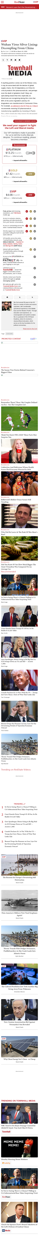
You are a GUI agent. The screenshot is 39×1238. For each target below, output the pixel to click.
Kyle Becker (4, 763)
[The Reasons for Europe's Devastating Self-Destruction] (19, 865)
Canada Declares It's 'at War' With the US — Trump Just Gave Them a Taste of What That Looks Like (19, 693)
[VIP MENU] (35, 2)
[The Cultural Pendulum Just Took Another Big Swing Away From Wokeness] (19, 974)
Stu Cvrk (6, 51)
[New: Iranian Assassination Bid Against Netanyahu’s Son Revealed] (19, 1009)
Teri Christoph (5, 697)
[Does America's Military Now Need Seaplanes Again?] (19, 900)
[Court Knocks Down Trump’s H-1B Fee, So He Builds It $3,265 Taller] (19, 616)
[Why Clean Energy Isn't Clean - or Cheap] (19, 1046)
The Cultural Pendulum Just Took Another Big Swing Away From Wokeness (20, 987)
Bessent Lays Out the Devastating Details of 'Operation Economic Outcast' (22, 7)
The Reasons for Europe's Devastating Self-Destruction (19, 878)
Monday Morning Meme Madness (14, 1159)
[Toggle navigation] (2, 2)
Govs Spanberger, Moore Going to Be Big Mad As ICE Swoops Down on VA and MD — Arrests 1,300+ (18, 661)
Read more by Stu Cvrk (30, 328)
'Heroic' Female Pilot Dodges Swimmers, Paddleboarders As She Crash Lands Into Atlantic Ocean (18, 758)
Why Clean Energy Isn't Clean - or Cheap (19, 1059)
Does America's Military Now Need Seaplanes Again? (19, 914)
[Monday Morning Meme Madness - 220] (19, 1147)
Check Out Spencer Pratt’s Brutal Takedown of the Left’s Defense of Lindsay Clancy (19, 1225)
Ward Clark (19, 882)
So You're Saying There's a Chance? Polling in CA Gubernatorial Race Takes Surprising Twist (18, 598)
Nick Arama (4, 730)
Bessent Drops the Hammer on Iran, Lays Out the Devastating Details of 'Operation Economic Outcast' (18, 725)
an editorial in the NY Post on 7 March (24, 106)
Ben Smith (4, 633)
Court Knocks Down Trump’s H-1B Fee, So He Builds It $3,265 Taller (17, 629)
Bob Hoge (4, 602)
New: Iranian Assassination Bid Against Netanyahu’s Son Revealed (19, 1023)
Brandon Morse (19, 992)
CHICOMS (9, 334)
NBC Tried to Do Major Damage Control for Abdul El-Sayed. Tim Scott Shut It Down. (18, 1126)
